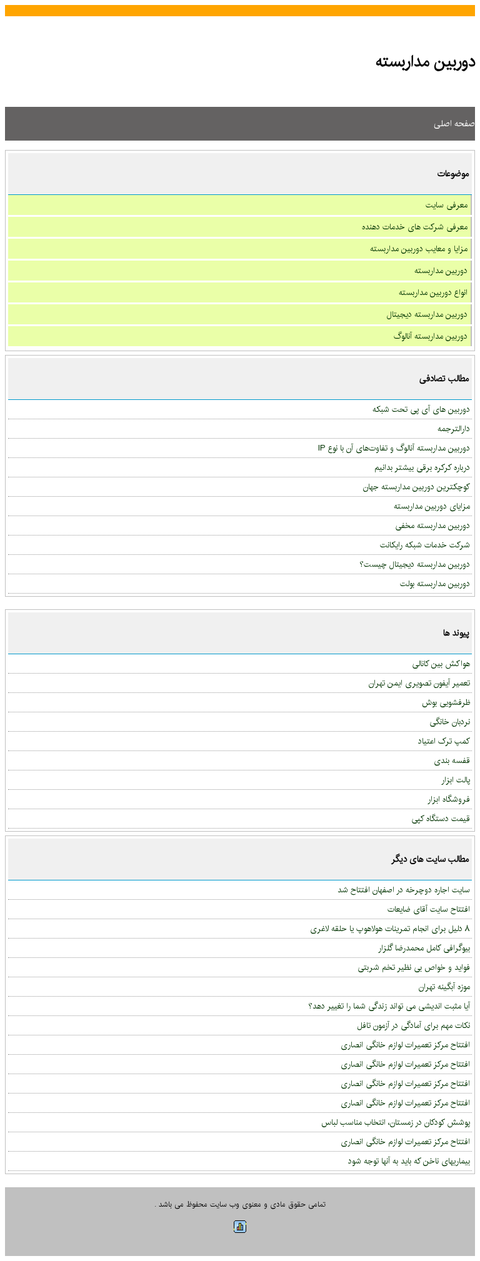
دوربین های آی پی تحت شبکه (421, 409)
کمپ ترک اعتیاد (444, 741)
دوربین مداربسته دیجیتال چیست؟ (414, 564)
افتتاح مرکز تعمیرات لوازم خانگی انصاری (405, 1045)
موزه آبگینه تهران (444, 987)
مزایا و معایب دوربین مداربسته (419, 249)
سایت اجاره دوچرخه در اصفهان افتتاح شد (404, 890)
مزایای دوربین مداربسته (432, 506)
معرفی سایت (447, 205)
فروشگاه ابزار (449, 799)
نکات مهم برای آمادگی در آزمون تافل (413, 1025)
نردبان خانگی (449, 722)
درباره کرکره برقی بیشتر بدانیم (422, 467)
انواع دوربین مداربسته (433, 292)
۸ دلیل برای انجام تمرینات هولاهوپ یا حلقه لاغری (390, 928)
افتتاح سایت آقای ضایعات (429, 909)
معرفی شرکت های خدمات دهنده (415, 227)
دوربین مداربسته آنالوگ (431, 336)
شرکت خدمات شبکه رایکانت (425, 545)
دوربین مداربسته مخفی (432, 525)
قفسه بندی (452, 760)
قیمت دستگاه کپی (440, 818)
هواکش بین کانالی (441, 663)
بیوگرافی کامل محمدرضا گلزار (424, 948)
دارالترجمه (454, 429)
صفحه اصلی (454, 123)
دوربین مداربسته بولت (435, 584)
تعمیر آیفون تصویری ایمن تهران (419, 683)
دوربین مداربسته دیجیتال (427, 314)
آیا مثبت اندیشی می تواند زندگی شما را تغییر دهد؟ (389, 1006)
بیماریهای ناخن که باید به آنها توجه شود (409, 1161)
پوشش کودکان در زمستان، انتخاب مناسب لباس (395, 1122)
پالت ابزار (455, 780)
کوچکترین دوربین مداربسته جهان (416, 487)
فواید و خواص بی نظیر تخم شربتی (414, 967)
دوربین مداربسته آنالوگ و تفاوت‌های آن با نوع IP (394, 448)
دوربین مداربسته (441, 270)
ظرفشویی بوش (446, 702)
